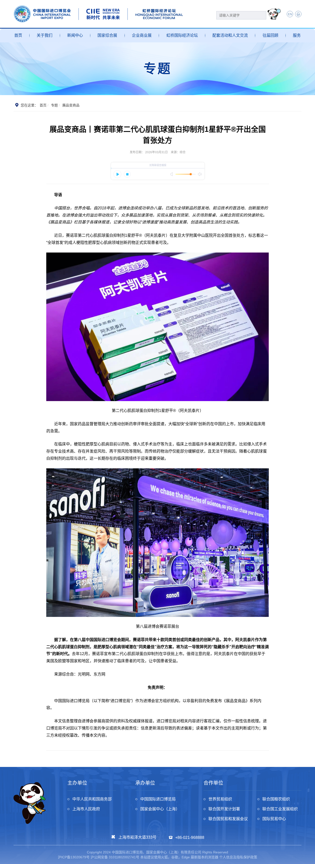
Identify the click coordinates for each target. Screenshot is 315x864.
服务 (297, 35)
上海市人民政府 (86, 809)
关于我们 (44, 35)
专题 (54, 105)
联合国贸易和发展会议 (228, 819)
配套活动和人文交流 (230, 35)
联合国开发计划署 (224, 809)
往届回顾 (270, 35)
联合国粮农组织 (276, 799)
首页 (18, 35)
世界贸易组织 (220, 799)
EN (290, 14)
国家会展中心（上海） (160, 809)
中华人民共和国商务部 (92, 799)
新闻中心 (75, 35)
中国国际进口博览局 (158, 799)
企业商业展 (142, 35)
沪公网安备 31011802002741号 (115, 857)
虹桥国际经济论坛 (182, 35)
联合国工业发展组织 (280, 809)
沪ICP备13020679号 (74, 857)
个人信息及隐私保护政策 (238, 857)
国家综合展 (107, 35)
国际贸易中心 (274, 819)
